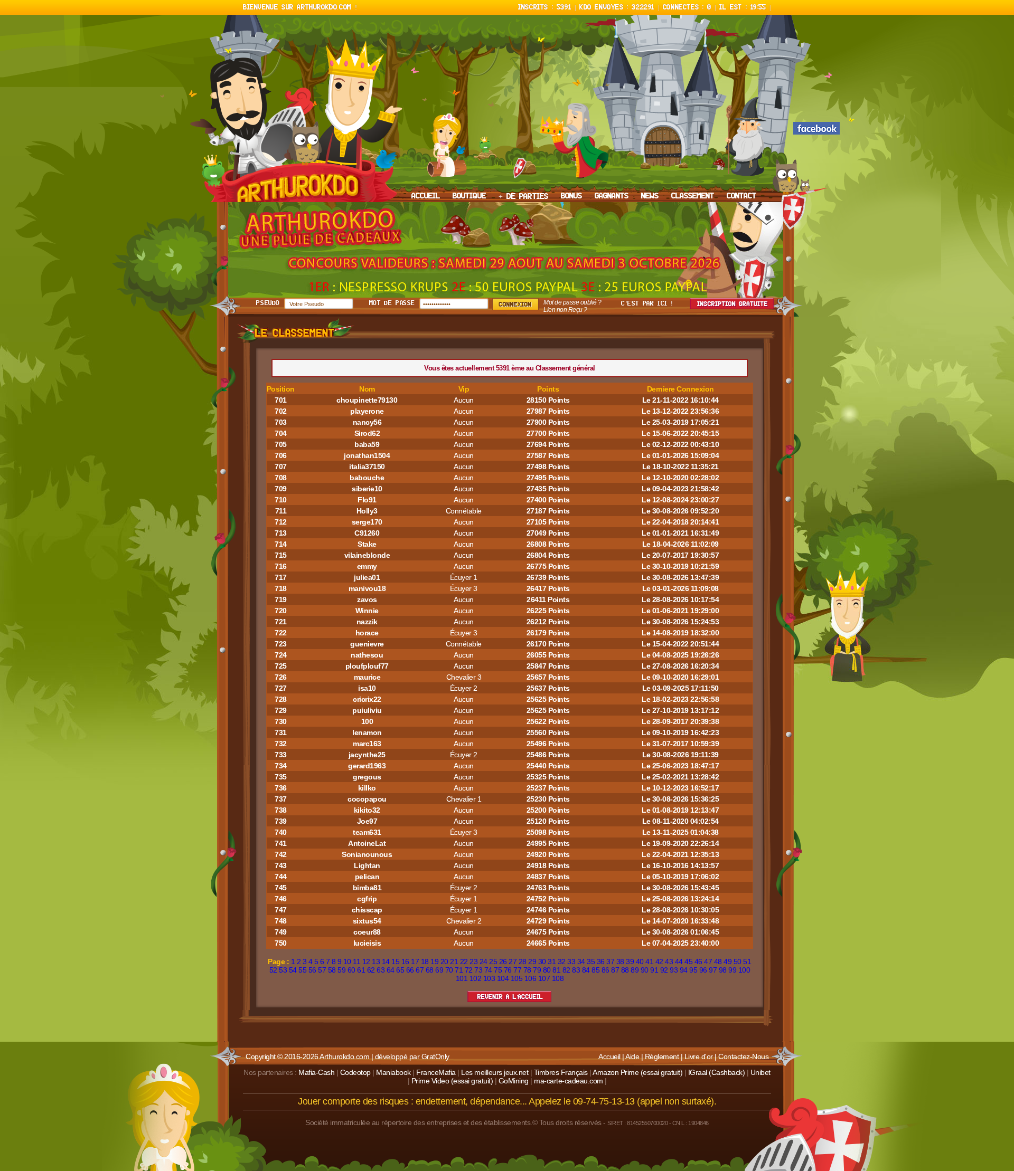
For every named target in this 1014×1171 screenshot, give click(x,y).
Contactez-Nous (743, 1056)
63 (380, 970)
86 (605, 970)
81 (556, 970)
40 (640, 961)
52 (273, 970)
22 (464, 961)
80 (547, 970)
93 (674, 970)
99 (732, 970)
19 (434, 961)
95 (693, 970)
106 (530, 978)
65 (400, 970)
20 (444, 961)
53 (283, 970)
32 (562, 961)
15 (395, 961)
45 (688, 961)
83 (576, 970)
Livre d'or (698, 1056)
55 (302, 970)
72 (469, 970)
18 (425, 961)
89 (635, 970)
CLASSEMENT (692, 196)
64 (391, 970)
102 (476, 978)
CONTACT (741, 196)
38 (620, 961)
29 (532, 961)
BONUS (571, 196)
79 (537, 970)
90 (645, 970)
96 (703, 970)
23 (473, 961)
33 (571, 961)
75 (498, 970)
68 (430, 970)
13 (376, 961)
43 (669, 961)
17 (415, 961)
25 (493, 961)
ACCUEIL (425, 196)
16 (405, 961)
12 (366, 961)
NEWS (650, 196)
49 (727, 961)
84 (586, 970)
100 (744, 970)
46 (698, 961)
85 (595, 970)
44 (679, 961)
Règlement (662, 1056)
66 (410, 970)
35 (591, 961)
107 (544, 978)
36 (601, 961)
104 (503, 978)
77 (517, 970)
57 (322, 970)
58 (332, 970)
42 (659, 961)
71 (459, 970)
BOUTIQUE (469, 196)
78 (527, 970)
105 (517, 978)
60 (351, 970)
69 (439, 970)
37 (610, 961)
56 (312, 970)
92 (664, 970)
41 (649, 961)
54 (293, 970)
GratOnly (435, 1056)
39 (630, 961)
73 (478, 970)
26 (503, 961)
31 (552, 961)
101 (462, 978)
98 (723, 970)
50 (737, 961)
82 (566, 970)
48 (718, 961)
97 (713, 970)
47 (708, 961)
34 (581, 961)
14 (386, 961)
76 (508, 970)
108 (558, 978)
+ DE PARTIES (523, 197)
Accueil (609, 1056)
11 (356, 961)
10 (347, 961)
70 (449, 970)
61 (361, 970)
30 (542, 961)
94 (684, 970)
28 (523, 961)
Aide (632, 1056)
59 (341, 970)
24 (483, 961)
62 (371, 970)
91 (654, 970)
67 (420, 970)
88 (625, 970)
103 (489, 978)
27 (513, 961)
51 (747, 961)
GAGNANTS (611, 196)
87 (615, 970)
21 (454, 961)
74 (488, 970)
